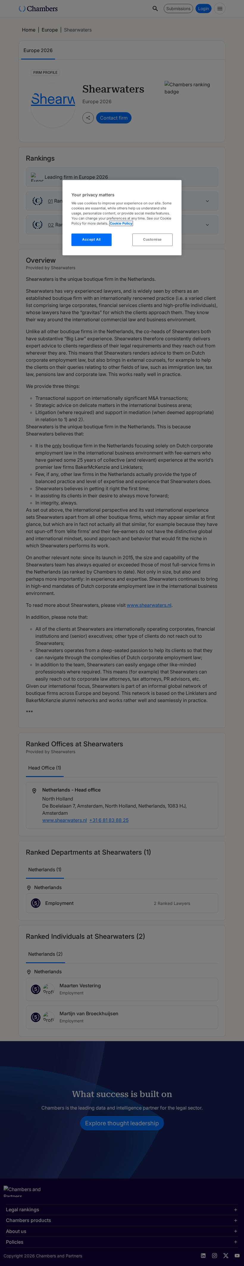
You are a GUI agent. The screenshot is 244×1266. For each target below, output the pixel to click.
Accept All (91, 239)
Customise (152, 239)
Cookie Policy (121, 223)
